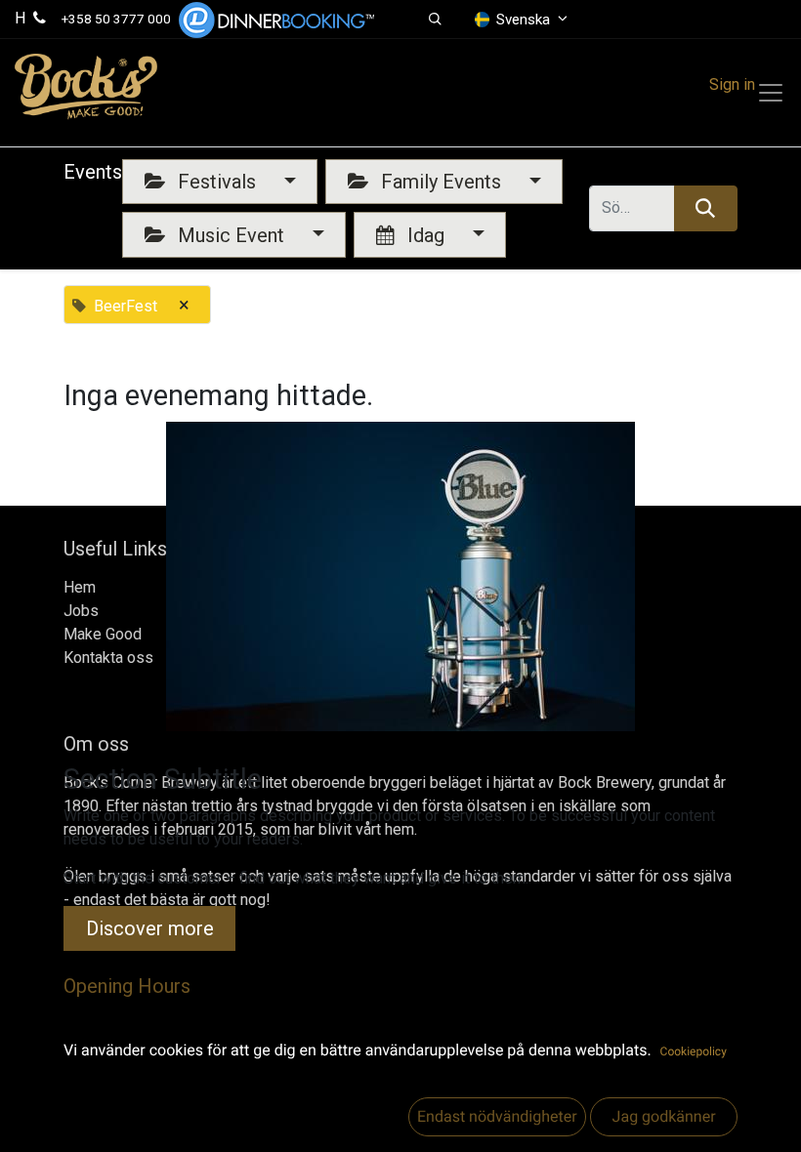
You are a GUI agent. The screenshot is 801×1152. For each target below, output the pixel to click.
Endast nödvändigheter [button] (497, 1116)
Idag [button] (425, 235)
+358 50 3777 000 (116, 18)
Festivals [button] (217, 181)
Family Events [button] (441, 181)
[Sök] (706, 207)
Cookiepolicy (693, 1051)
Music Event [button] (231, 235)
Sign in (732, 84)
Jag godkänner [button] (663, 1116)
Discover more (150, 928)
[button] (435, 19)
